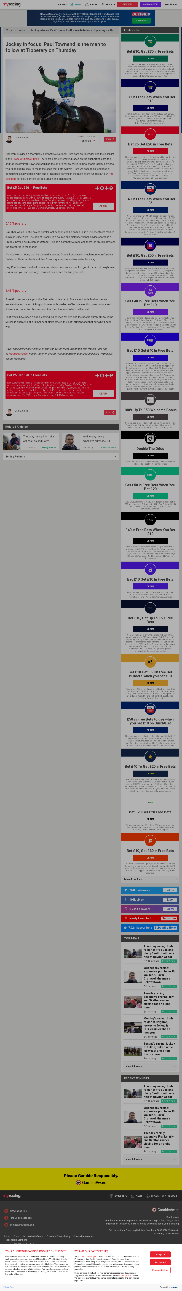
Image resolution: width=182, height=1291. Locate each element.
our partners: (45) (89, 1257)
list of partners (127, 1275)
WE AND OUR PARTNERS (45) (91, 1251)
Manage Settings (160, 1270)
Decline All (160, 1262)
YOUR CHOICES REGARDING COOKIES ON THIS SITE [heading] (35, 1251)
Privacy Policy (9, 1287)
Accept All (160, 1254)
